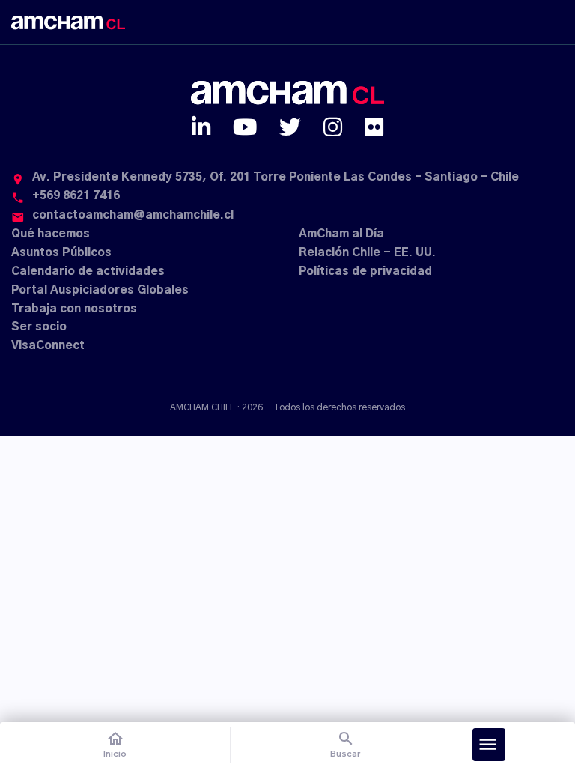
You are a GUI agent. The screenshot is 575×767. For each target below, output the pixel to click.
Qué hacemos (50, 234)
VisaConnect (48, 345)
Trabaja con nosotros (74, 309)
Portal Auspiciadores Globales (100, 290)
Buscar (345, 744)
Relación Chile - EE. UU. (367, 252)
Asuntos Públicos (61, 252)
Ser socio (39, 327)
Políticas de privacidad (365, 271)
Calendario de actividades (88, 271)
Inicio (115, 744)
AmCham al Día (341, 234)
